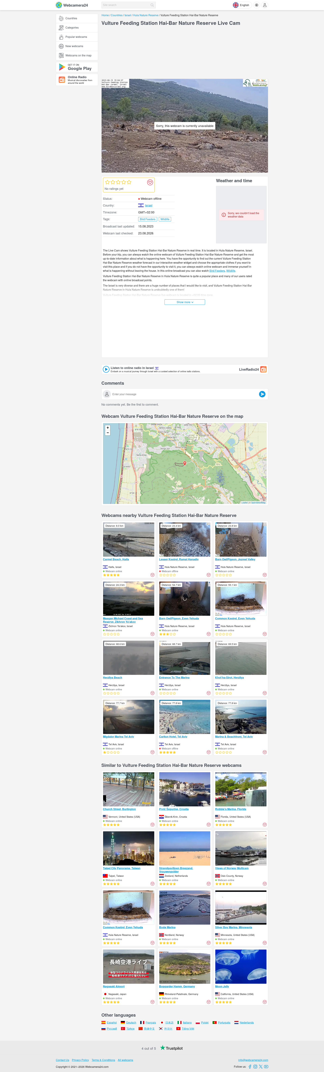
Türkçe (130, 1028)
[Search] (152, 5)
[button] (184, 463)
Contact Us (62, 1060)
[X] (261, 1067)
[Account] (264, 5)
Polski (205, 1022)
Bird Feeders (217, 271)
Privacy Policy (80, 1060)
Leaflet (244, 502)
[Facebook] (250, 1067)
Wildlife (230, 271)
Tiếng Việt (188, 1028)
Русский (112, 1028)
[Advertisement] (77, 125)
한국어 (168, 1028)
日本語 (169, 1022)
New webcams (74, 46)
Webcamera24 (75, 5)
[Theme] (256, 5)
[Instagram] (255, 1067)
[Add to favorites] (150, 182)
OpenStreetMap (258, 502)
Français (151, 1022)
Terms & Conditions (103, 1060)
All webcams (125, 1060)
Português (224, 1022)
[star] (107, 182)
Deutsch (131, 1022)
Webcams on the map (78, 55)
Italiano (187, 1022)
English (244, 5)
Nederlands (247, 1022)
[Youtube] (266, 1067)
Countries (71, 18)
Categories (72, 28)
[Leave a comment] (262, 394)
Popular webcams (76, 37)
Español (112, 1022)
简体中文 (149, 1028)
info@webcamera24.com (253, 1060)
